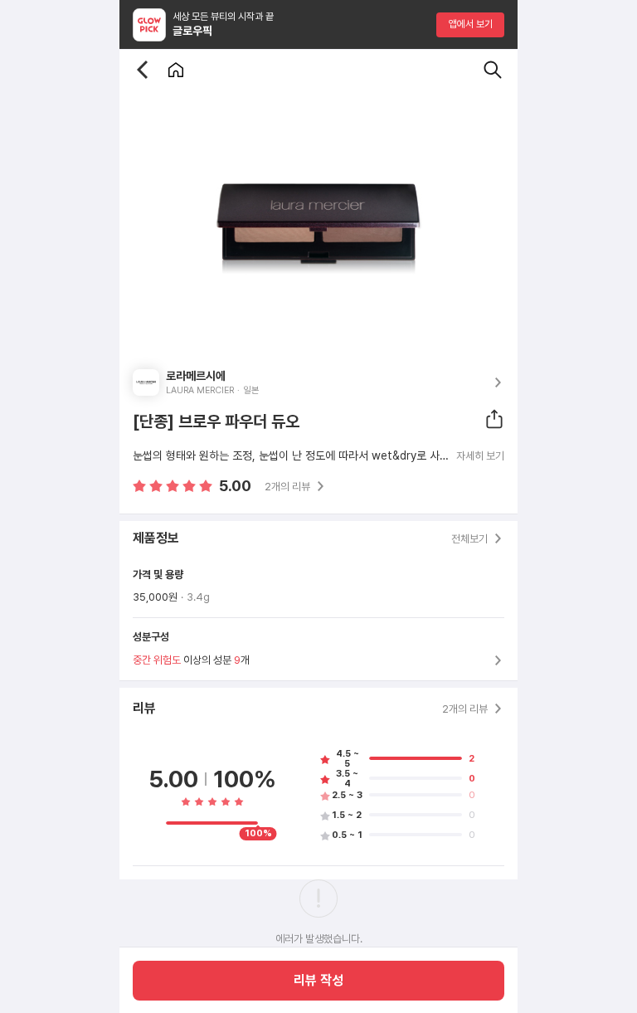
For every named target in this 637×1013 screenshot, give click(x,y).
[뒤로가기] (143, 70)
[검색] (492, 69)
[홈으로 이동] (176, 70)
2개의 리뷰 (287, 486)
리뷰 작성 (318, 980)
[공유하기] (494, 419)
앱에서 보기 (471, 24)
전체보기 (469, 539)
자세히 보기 (480, 456)
